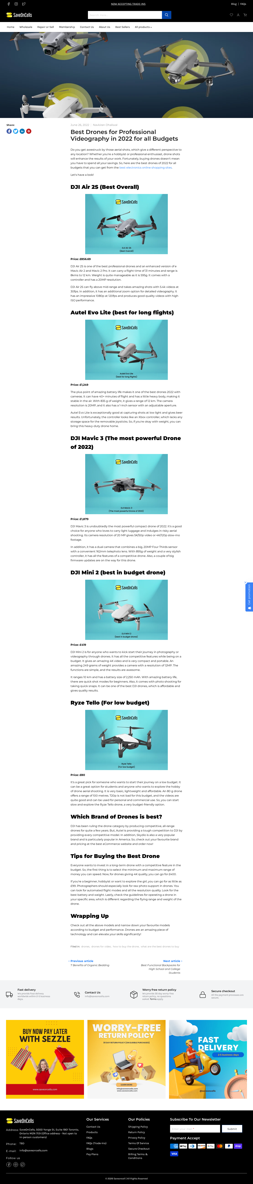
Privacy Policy (136, 1137)
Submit (232, 1129)
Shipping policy (138, 1126)
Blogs (89, 1148)
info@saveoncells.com (97, 996)
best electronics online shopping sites (145, 167)
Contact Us (87, 27)
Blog (234, 4)
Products (92, 1132)
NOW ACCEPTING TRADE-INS (128, 4)
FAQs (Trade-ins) (96, 1143)
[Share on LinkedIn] (22, 131)
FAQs (243, 4)
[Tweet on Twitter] (15, 131)
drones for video (101, 946)
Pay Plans (92, 1154)
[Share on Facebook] (9, 131)
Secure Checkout (139, 1148)
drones (85, 946)
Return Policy (136, 1132)
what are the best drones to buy (160, 946)
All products (142, 27)
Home (10, 27)
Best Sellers (122, 27)
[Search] (166, 15)
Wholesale (25, 27)
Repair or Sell (45, 27)
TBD (21, 1143)
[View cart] (245, 15)
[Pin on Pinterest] (28, 131)
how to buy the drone (126, 946)
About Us (104, 27)
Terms (153, 999)
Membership (67, 27)
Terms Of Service (138, 1143)
